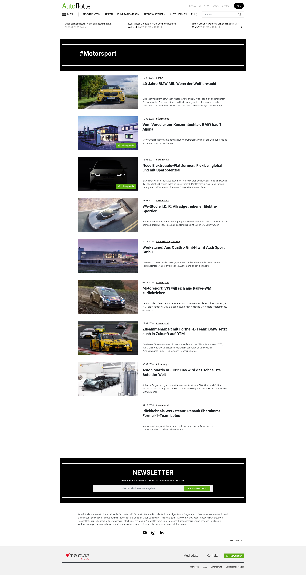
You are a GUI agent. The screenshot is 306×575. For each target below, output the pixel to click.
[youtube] (145, 532)
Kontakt (212, 555)
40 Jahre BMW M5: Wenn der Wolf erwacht (179, 84)
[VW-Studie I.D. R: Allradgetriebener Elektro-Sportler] (108, 215)
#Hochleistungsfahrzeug (168, 241)
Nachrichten (91, 14)
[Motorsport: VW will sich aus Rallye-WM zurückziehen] (108, 297)
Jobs (216, 5)
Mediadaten (191, 555)
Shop (207, 5)
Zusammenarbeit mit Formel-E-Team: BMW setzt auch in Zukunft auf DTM (184, 331)
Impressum (194, 567)
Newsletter (194, 5)
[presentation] (241, 27)
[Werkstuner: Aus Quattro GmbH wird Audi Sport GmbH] (108, 256)
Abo (239, 5)
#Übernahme (162, 118)
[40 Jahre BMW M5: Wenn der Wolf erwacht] (108, 92)
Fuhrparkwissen (128, 14)
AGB (205, 567)
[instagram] (153, 532)
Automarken (178, 14)
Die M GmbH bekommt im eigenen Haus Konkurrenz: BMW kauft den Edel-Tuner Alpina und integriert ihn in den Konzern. (184, 141)
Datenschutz (216, 567)
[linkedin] (162, 532)
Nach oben (235, 540)
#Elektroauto (162, 159)
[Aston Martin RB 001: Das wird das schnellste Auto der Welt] (108, 379)
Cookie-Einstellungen (235, 567)
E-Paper (226, 5)
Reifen (109, 14)
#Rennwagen (162, 364)
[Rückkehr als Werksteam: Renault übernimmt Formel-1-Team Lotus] (108, 420)
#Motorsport (162, 282)
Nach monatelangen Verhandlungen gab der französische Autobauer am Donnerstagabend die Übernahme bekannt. (178, 428)
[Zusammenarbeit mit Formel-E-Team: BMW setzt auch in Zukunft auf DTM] (108, 338)
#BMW (159, 78)
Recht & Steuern (154, 14)
